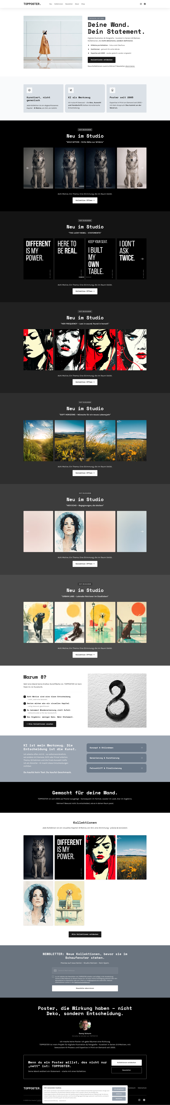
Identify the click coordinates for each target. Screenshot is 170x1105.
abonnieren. (130, 66)
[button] (142, 168)
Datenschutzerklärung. (82, 982)
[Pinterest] (145, 4)
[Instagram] (141, 4)
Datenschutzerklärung (51, 1101)
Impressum (62, 1101)
